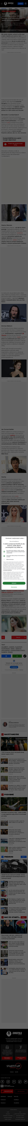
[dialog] (14, 563)
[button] (14, 559)
